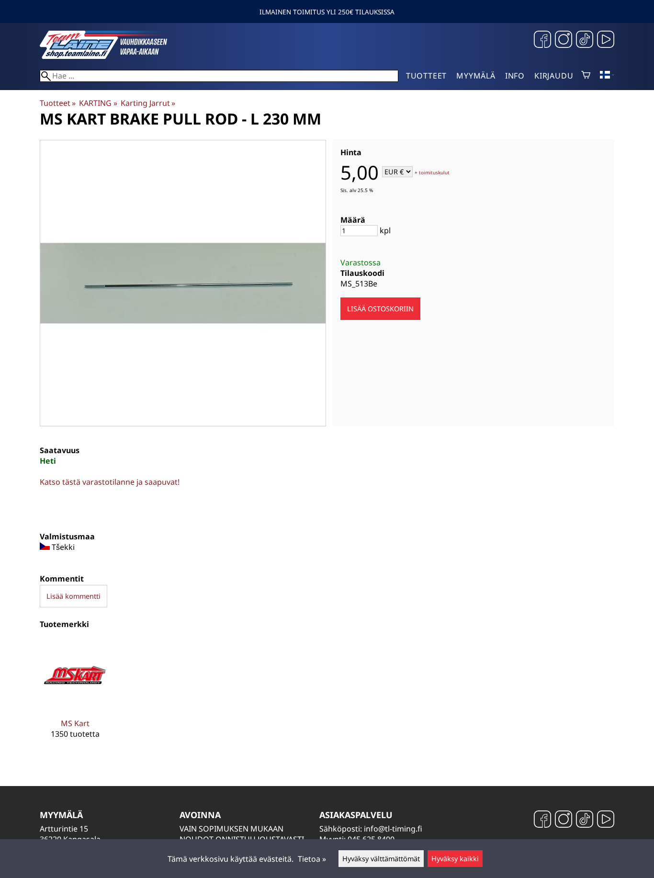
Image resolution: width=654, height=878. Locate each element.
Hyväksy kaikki (455, 858)
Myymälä (476, 75)
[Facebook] (542, 40)
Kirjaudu (553, 75)
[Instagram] (563, 40)
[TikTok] (584, 40)
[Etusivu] (111, 56)
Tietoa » (312, 859)
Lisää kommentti (73, 596)
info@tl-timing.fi (393, 828)
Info (515, 75)
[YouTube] (605, 40)
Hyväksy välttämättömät (381, 858)
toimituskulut (434, 172)
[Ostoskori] (585, 75)
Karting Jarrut (148, 103)
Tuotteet (426, 75)
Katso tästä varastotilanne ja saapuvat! (110, 482)
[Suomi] (607, 75)
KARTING (98, 103)
